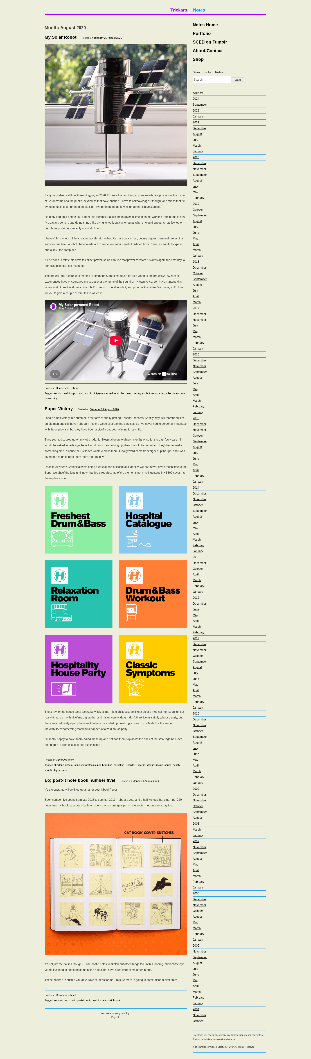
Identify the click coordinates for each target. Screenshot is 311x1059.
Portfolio (202, 33)
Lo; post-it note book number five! (80, 780)
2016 (196, 354)
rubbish (75, 388)
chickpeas (125, 393)
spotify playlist (52, 770)
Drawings (61, 995)
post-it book (83, 1000)
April (196, 244)
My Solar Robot (60, 37)
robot (154, 393)
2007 (196, 841)
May (195, 192)
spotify (176, 764)
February (198, 197)
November (199, 169)
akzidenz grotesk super (88, 764)
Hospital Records (135, 764)
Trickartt (178, 10)
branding (107, 764)
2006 (196, 893)
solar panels (172, 393)
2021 (196, 122)
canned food (111, 393)
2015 (196, 418)
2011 (196, 638)
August (197, 134)
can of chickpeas (93, 393)
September (200, 104)
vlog (55, 398)
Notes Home (205, 24)
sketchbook (113, 1000)
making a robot (141, 393)
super (65, 770)
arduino (58, 393)
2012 (196, 597)
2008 (196, 823)
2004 (196, 1009)
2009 (196, 788)
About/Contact (208, 50)
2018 (196, 261)
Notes (199, 10)
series (167, 764)
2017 (196, 308)
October (198, 209)
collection (119, 764)
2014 (196, 487)
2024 (196, 98)
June (196, 232)
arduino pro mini (73, 393)
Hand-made (62, 388)
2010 (196, 713)
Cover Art (61, 759)
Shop (198, 59)
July (195, 139)
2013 (196, 557)
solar (161, 393)
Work (71, 759)
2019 (196, 203)
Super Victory (59, 408)
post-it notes (99, 1000)
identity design (155, 764)
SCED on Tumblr (210, 42)
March (197, 145)
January (198, 116)
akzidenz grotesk (63, 764)
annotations (60, 1000)
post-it (72, 1000)
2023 (196, 110)
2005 (196, 945)
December (199, 128)
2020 (196, 157)
